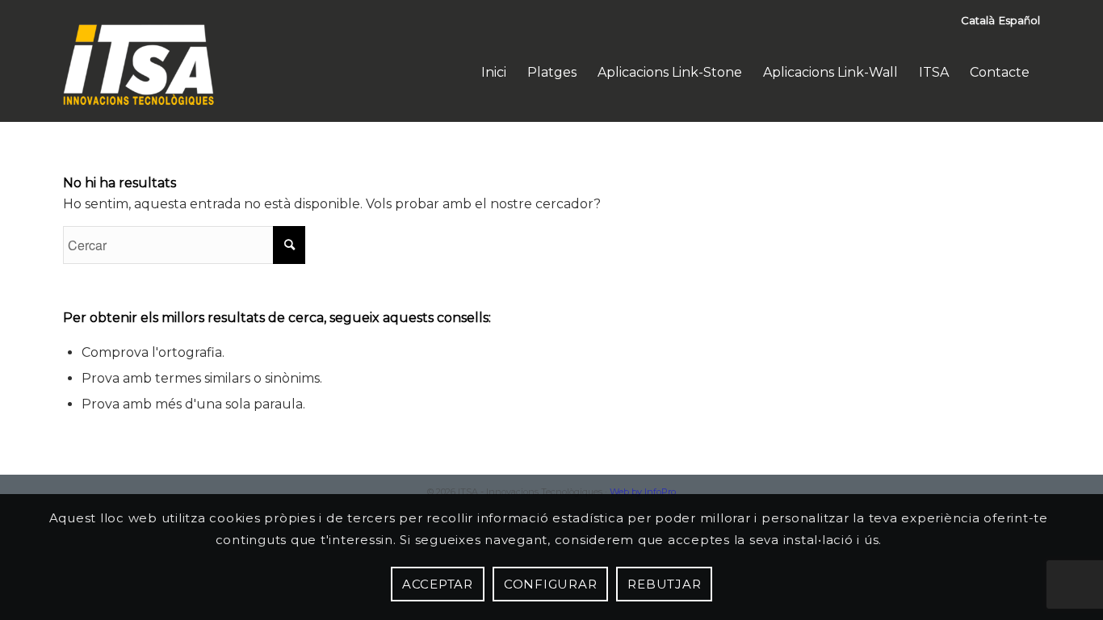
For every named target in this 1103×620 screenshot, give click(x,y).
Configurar (551, 584)
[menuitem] (494, 72)
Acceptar (437, 584)
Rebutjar (664, 584)
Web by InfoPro (643, 491)
